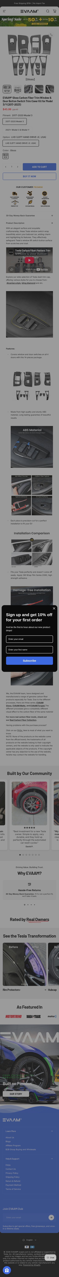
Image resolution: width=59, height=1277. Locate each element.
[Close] (54, 608)
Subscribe (29, 660)
